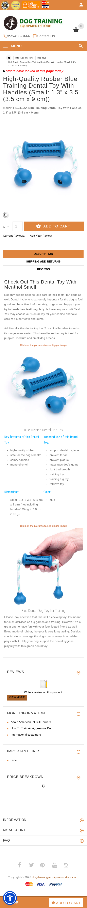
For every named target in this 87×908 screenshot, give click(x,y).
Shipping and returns (43, 261)
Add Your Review (41, 235)
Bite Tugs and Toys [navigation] (24, 58)
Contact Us (46, 36)
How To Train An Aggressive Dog (31, 728)
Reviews (43, 269)
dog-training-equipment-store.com (55, 877)
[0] (76, 31)
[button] (80, 46)
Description (43, 253)
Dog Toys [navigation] (41, 58)
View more (17, 697)
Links (14, 760)
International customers (26, 734)
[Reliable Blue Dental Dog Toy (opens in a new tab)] (43, 386)
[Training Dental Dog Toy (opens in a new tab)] (43, 567)
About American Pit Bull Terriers (31, 722)
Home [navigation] (8, 58)
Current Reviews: (14, 235)
